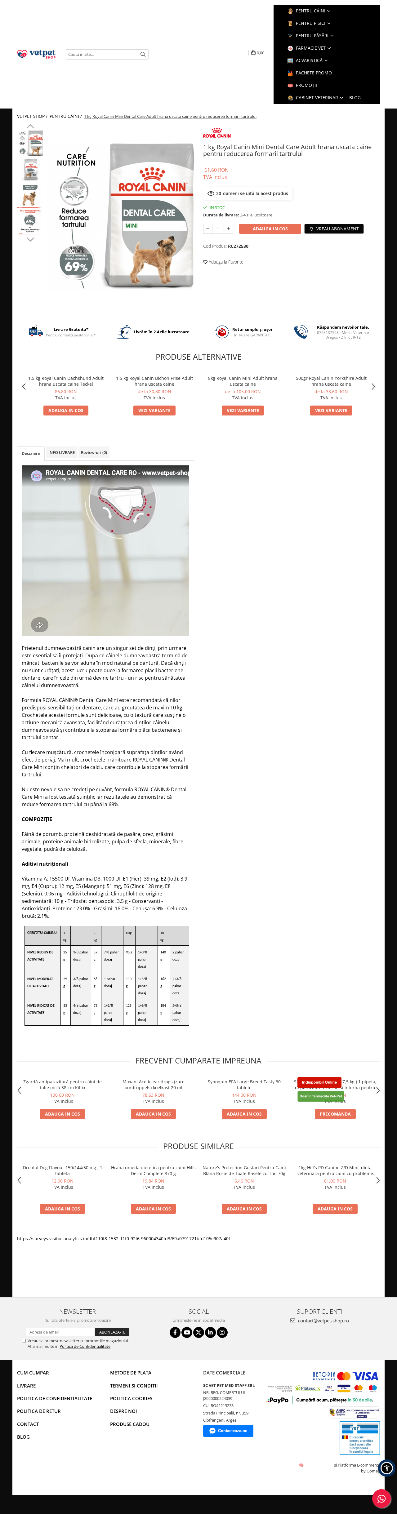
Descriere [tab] (31, 453)
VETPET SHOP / (33, 116)
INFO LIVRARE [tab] (61, 452)
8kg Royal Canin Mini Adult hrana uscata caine (243, 381)
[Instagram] (222, 1332)
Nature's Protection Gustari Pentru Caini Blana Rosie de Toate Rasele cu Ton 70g (244, 1170)
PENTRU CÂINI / (66, 116)
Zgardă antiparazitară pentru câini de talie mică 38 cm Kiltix (62, 1084)
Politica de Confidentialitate (85, 1346)
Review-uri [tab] (94, 452)
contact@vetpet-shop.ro (323, 1320)
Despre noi (123, 1411)
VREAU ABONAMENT (337, 229)
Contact (28, 1424)
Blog (23, 1437)
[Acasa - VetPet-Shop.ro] (36, 54)
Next (30, 239)
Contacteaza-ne (232, 1430)
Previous (30, 127)
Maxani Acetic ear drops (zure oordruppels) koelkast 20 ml (154, 1084)
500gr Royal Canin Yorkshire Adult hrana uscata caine (331, 381)
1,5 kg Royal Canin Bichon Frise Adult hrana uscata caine (154, 381)
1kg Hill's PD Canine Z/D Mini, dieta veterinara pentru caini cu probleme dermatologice (335, 1170)
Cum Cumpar (33, 1373)
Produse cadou (129, 1424)
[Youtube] (186, 1332)
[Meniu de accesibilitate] (386, 1468)
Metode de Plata (130, 1373)
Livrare (26, 1386)
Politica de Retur (39, 1411)
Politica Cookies (131, 1398)
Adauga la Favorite (225, 262)
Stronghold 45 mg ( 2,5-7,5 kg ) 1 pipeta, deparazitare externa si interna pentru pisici (335, 1084)
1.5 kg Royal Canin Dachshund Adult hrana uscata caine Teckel (66, 381)
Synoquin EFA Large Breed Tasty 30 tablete (244, 1084)
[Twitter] (198, 1332)
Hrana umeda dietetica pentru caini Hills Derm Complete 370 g (153, 1170)
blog (355, 97)
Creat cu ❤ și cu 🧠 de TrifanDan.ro (301, 1465)
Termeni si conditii (134, 1386)
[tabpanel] (120, 217)
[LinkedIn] (210, 1332)
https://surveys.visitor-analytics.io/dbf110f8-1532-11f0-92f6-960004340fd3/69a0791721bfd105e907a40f (123, 1238)
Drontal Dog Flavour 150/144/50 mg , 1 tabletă (62, 1170)
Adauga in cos (270, 229)
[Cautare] (143, 54)
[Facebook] (175, 1332)
